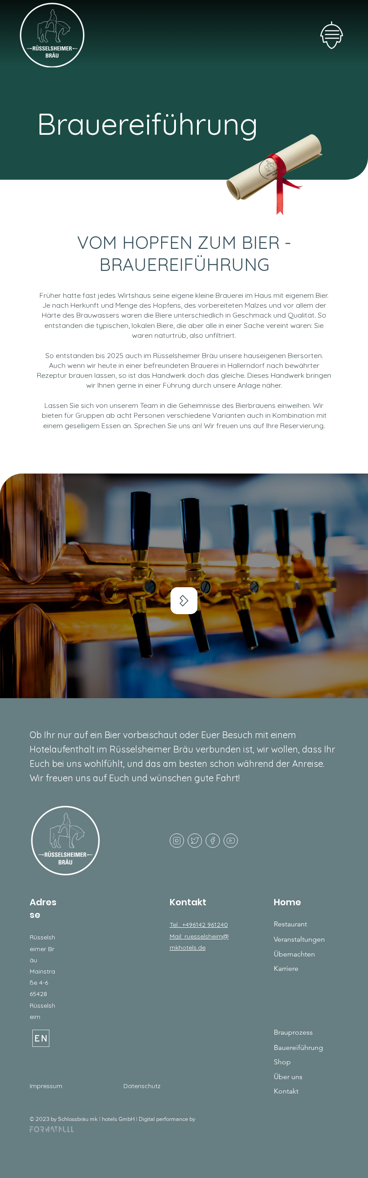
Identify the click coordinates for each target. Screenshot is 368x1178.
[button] (332, 35)
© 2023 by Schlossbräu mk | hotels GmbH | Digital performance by (112, 1119)
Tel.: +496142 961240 (199, 925)
